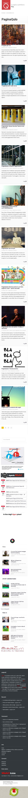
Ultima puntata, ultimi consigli (9, 704)
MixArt (6, 687)
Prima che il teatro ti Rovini (8, 702)
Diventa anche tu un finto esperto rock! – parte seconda (12, 287)
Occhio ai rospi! (9, 721)
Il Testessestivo (10, 368)
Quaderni (14, 47)
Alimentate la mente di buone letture (10, 707)
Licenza (3, 754)
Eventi (14, 330)
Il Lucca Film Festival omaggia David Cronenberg (18, 552)
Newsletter (4, 765)
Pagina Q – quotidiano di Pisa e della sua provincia (12, 749)
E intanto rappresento (12, 166)
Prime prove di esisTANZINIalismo (9, 207)
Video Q (4, 612)
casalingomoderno (7, 724)
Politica (12, 621)
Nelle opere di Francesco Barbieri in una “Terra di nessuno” (17, 637)
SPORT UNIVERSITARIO (9, 579)
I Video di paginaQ (22, 620)
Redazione (4, 761)
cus (19, 604)
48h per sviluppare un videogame (16, 561)
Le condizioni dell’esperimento (9, 700)
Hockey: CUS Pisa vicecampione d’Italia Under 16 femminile (18, 585)
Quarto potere (6, 709)
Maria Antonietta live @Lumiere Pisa (16, 570)
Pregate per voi (6, 45)
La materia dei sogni (11, 407)
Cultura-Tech (21, 563)
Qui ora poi (8, 248)
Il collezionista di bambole (12, 719)
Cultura (10, 87)
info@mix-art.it (20, 775)
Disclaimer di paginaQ (6, 751)
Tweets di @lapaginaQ (5, 609)
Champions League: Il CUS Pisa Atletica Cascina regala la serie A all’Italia (18, 594)
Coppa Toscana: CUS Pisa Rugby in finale (17, 602)
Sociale (15, 621)
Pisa (18, 168)
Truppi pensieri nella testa (9, 86)
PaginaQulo (10, 47)
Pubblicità (4, 763)
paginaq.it (24, 685)
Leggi (24, 60)
